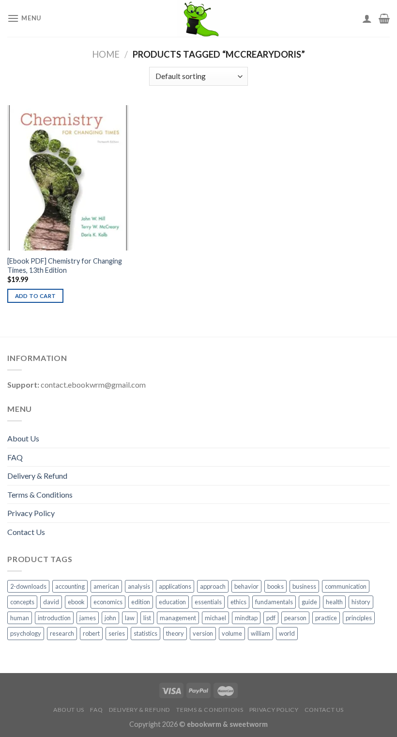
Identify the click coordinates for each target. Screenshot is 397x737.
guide (309, 602)
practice (326, 618)
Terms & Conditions (40, 494)
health (334, 602)
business (304, 586)
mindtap (246, 618)
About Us (23, 438)
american (106, 586)
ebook (76, 602)
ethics (238, 602)
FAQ (15, 457)
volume (232, 633)
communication (345, 586)
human (19, 618)
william (260, 633)
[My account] (367, 18)
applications (175, 586)
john (110, 618)
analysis (139, 586)
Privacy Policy (31, 512)
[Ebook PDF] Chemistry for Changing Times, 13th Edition (64, 265)
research (62, 633)
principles (359, 618)
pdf (270, 618)
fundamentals (274, 602)
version (203, 633)
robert (91, 633)
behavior (246, 586)
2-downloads (28, 586)
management (178, 618)
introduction (54, 618)
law (130, 618)
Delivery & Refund (37, 475)
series (116, 633)
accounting (70, 586)
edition (140, 602)
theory (175, 633)
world (287, 633)
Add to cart (35, 296)
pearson (295, 618)
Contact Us (26, 531)
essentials (208, 602)
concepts (22, 602)
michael (215, 618)
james (87, 618)
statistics (145, 633)
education (172, 602)
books (275, 586)
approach (213, 586)
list (147, 618)
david (51, 602)
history (360, 602)
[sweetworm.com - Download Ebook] (198, 18)
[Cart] (384, 18)
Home (106, 54)
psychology (25, 633)
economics (107, 602)
